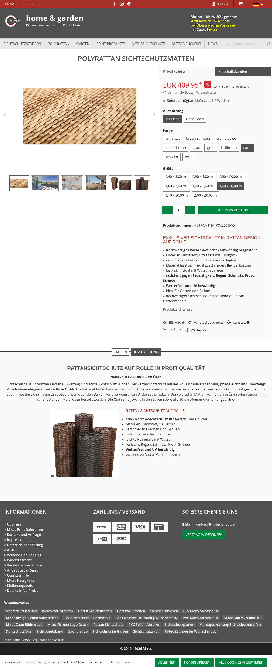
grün (211, 147)
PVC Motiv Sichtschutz (201, 617)
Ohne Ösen (195, 119)
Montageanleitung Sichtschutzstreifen (230, 624)
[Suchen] (267, 44)
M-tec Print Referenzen (25, 529)
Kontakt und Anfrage (24, 534)
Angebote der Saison (24, 570)
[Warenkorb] (242, 4)
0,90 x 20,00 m (230, 176)
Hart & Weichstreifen (95, 611)
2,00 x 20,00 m (205, 195)
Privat (10, 3)
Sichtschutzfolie (18, 631)
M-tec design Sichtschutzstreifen (32, 617)
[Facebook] (114, 4)
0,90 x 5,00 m (202, 176)
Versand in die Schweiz (25, 565)
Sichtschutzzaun (146, 631)
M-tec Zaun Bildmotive (24, 624)
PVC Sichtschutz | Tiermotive (87, 617)
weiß (189, 157)
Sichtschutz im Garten (110, 631)
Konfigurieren (197, 662)
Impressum (16, 539)
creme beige (226, 138)
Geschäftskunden (233, 71)
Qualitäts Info (18, 575)
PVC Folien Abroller (144, 624)
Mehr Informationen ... (120, 662)
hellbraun (229, 147)
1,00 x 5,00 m (202, 186)
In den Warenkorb (233, 210)
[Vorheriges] (5, 116)
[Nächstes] (154, 116)
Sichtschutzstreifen (21, 611)
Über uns (14, 524)
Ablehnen (167, 662)
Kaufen (120, 352)
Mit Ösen (172, 119)
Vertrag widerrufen (204, 534)
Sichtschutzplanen (179, 624)
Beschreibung (146, 352)
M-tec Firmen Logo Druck (67, 624)
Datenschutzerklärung (25, 544)
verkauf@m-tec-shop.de (215, 524)
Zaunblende (78, 631)
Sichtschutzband (50, 631)
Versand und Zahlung (24, 555)
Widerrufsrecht (19, 560)
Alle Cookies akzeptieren (241, 662)
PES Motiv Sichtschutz (201, 611)
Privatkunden (175, 71)
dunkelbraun (175, 147)
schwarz (171, 157)
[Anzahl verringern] (167, 210)
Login (223, 3)
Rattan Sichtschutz (108, 624)
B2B (29, 3)
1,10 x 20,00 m (176, 195)
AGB (10, 550)
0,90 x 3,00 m (175, 176)
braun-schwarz (198, 138)
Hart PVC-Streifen (131, 611)
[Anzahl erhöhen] (190, 210)
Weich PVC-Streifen (57, 611)
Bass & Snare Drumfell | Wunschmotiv (146, 617)
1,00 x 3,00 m (175, 186)
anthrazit (172, 138)
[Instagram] (121, 4)
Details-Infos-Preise (22, 590)
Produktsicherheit (177, 309)
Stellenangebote (20, 585)
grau (196, 147)
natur (247, 147)
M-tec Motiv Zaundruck (242, 617)
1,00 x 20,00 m (230, 186)
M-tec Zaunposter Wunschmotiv (191, 631)
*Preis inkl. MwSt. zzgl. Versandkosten (190, 92)
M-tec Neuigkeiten (22, 580)
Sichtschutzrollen (164, 611)
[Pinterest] (129, 4)
